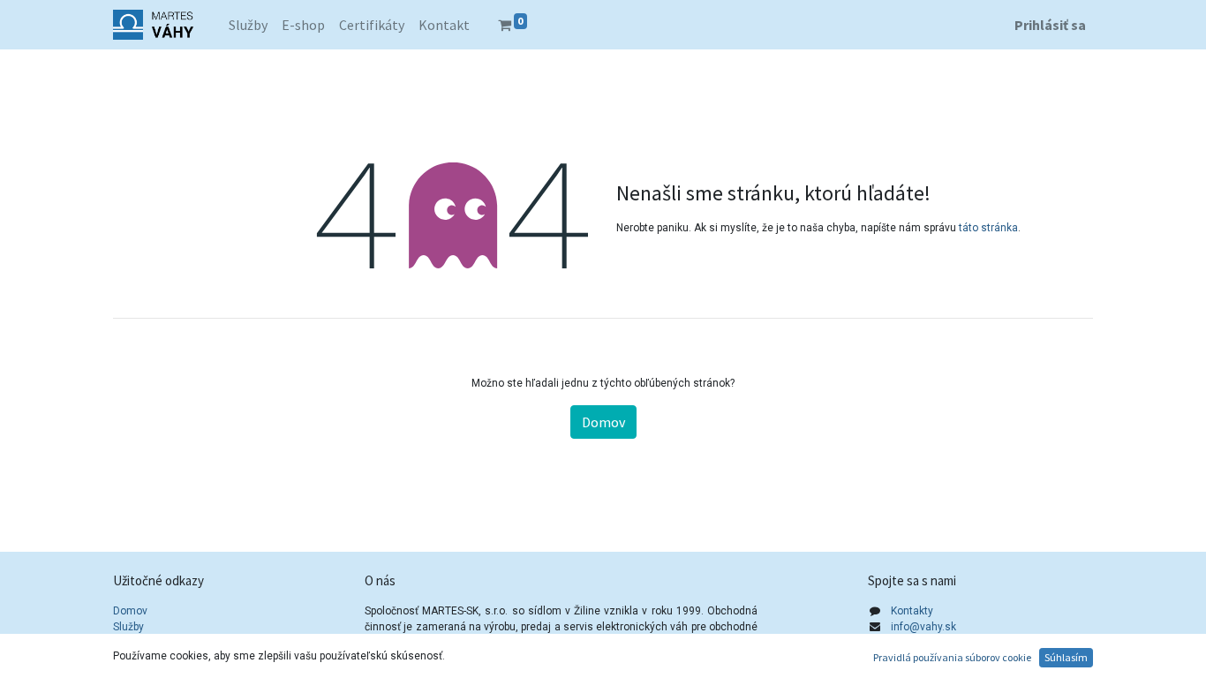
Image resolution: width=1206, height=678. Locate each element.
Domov (603, 422)
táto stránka (988, 228)
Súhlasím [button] (1066, 657)
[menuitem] (248, 24)
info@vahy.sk (923, 627)
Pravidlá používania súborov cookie (952, 657)
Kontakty (912, 611)
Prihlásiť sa (1050, 25)
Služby (128, 627)
